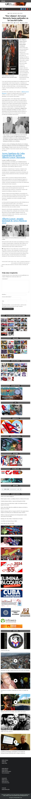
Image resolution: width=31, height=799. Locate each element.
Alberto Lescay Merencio (13, 248)
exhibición (4, 251)
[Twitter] (21, 9)
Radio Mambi (5, 769)
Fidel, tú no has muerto (7, 731)
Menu (4, 1)
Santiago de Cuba (16, 13)
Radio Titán (4, 763)
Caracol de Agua (5, 782)
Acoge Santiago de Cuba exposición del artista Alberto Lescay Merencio (13, 155)
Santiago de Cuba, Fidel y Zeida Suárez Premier (12, 518)
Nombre (4, 294)
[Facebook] (23, 9)
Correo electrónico (7, 296)
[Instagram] (25, 9)
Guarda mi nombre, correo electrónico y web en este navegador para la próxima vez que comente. (14, 305)
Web (3, 301)
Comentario (5, 278)
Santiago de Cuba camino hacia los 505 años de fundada (15, 670)
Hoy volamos (5, 253)
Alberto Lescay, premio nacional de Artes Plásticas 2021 (14, 220)
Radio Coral (4, 779)
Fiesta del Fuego (24, 251)
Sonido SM (4, 778)
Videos (21, 13)
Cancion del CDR (5, 650)
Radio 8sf (4, 761)
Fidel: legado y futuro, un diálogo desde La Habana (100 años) (15, 498)
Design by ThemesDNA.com (15, 797)
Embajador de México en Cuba (21, 250)
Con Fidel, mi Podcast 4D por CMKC (9, 521)
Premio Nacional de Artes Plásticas (18, 254)
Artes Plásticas (22, 248)
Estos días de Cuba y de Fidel (7, 523)
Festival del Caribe (15, 251)
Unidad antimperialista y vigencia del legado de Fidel (13, 501)
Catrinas (9, 250)
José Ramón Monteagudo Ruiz (15, 253)
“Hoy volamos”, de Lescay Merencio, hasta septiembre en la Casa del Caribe (15, 18)
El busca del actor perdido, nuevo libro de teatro (13, 711)
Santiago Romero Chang (8, 22)
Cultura (10, 13)
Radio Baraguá (5, 781)
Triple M (4, 787)
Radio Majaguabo (6, 789)
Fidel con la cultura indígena (7, 496)
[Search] (29, 9)
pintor (7, 254)
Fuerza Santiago (5, 772)
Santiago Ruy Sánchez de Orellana (18, 256)
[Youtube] (27, 9)
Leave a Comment (25, 22)
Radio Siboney (5, 768)
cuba (12, 250)
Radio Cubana (5, 760)
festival (9, 251)
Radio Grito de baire (6, 771)
